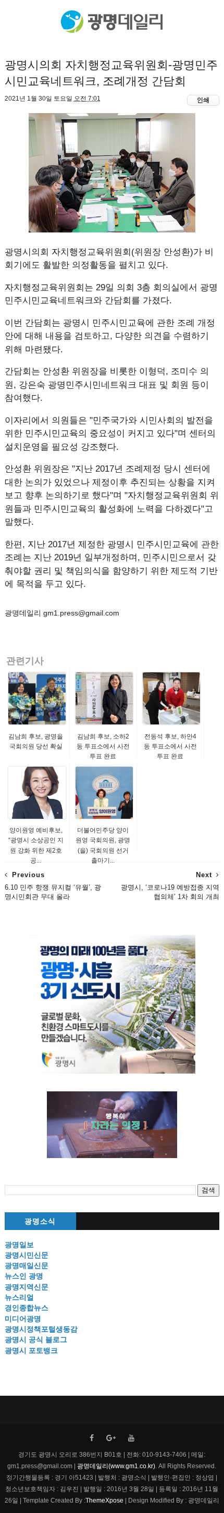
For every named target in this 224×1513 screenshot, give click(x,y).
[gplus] (111, 1438)
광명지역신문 (26, 1287)
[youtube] (131, 1438)
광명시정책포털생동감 (41, 1329)
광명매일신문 (26, 1265)
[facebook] (92, 1438)
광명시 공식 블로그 (36, 1339)
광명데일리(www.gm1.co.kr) (116, 1466)
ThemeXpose (104, 1500)
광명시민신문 (26, 1255)
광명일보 (19, 1244)
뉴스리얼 (19, 1297)
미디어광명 (23, 1318)
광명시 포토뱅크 (31, 1350)
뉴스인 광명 (24, 1276)
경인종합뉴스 (26, 1307)
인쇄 (203, 100)
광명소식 (40, 1221)
